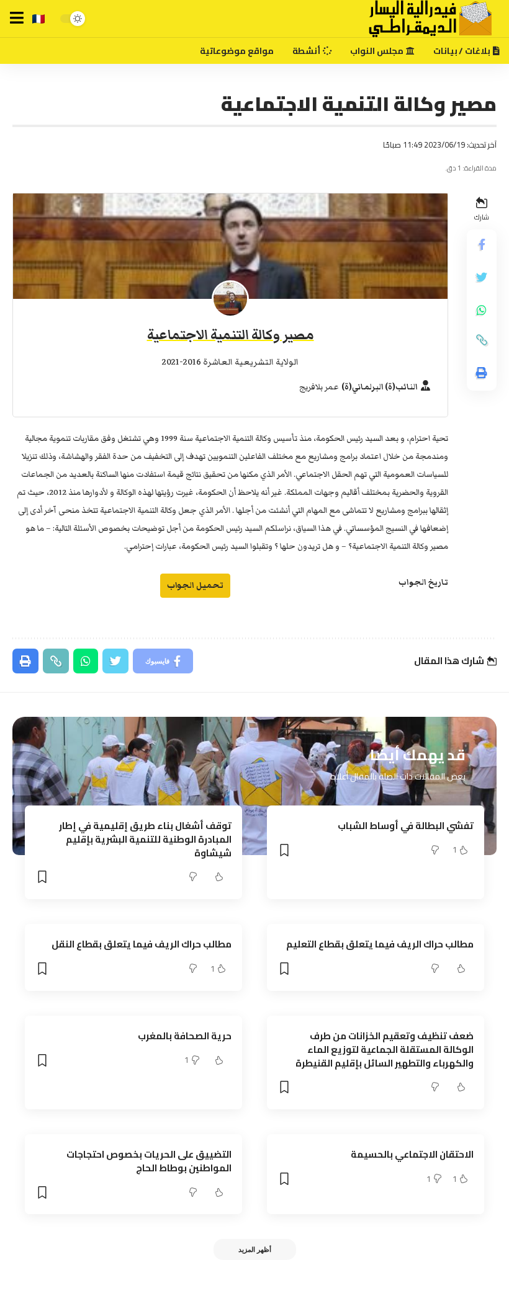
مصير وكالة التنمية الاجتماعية (230, 335)
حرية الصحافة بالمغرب (185, 1036)
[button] (16, 17)
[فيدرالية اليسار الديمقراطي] (423, 18)
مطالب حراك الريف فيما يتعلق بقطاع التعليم (380, 944)
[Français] (38, 19)
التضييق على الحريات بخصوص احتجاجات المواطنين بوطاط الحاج (149, 1161)
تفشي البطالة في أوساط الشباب (406, 826)
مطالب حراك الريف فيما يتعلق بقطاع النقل (142, 944)
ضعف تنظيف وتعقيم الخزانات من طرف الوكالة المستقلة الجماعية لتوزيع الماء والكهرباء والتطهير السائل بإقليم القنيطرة (384, 1049)
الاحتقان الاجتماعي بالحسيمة (412, 1154)
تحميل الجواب (195, 585)
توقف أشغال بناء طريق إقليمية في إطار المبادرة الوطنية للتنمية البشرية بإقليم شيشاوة (145, 839)
